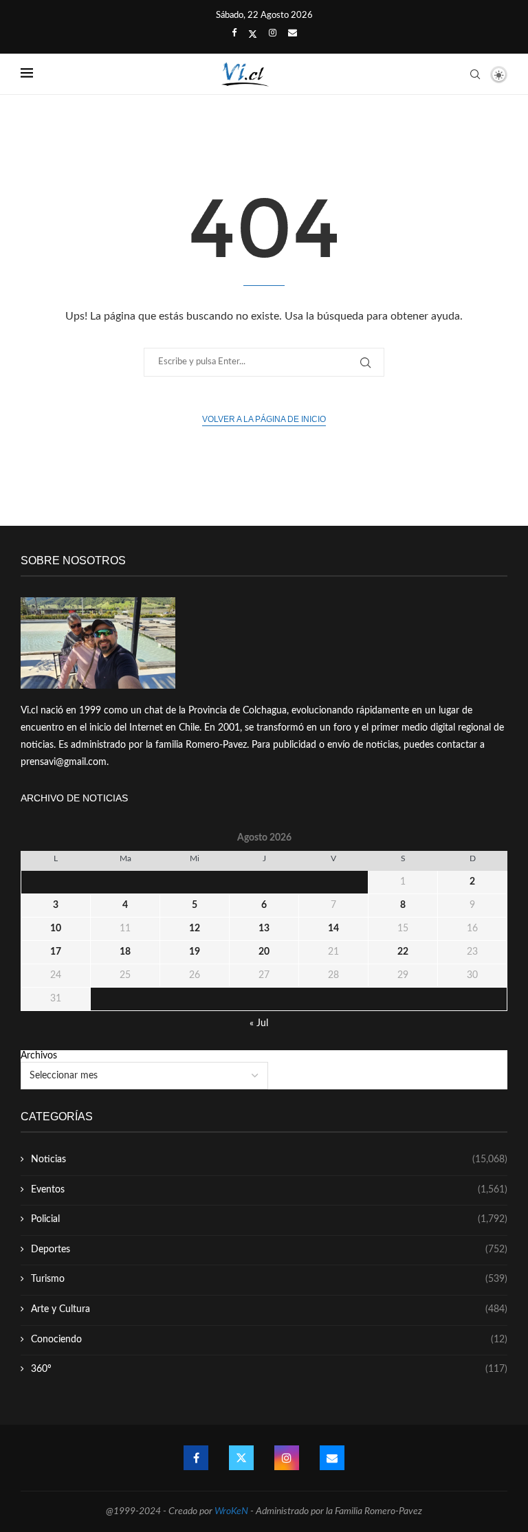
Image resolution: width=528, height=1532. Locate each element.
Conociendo (269, 1339)
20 (264, 952)
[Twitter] (252, 34)
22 (402, 952)
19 (194, 952)
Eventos (269, 1190)
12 (194, 928)
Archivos (39, 1056)
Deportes (269, 1249)
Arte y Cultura (269, 1309)
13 (264, 928)
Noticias (269, 1159)
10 (55, 928)
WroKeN (231, 1511)
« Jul (259, 1023)
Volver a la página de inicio (264, 419)
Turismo (269, 1279)
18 (125, 952)
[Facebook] (234, 33)
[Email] (292, 33)
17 (55, 952)
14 (333, 928)
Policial (269, 1219)
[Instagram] (272, 33)
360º (269, 1369)
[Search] (475, 74)
